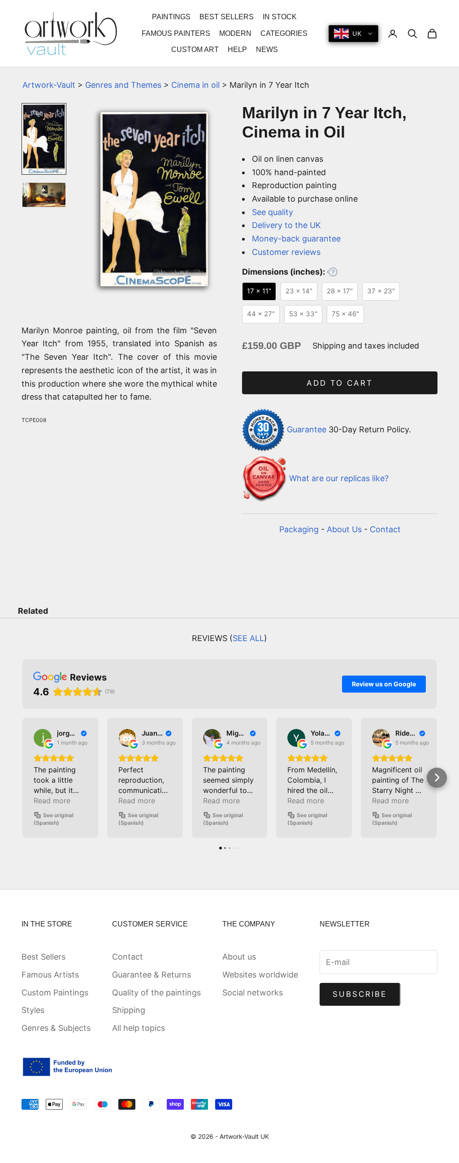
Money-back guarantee (296, 238)
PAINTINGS (171, 17)
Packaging (299, 529)
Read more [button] (52, 800)
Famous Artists (50, 974)
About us (239, 956)
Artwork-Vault (48, 85)
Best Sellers (43, 956)
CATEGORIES (283, 33)
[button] (23, 777)
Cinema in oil (195, 85)
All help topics (138, 1028)
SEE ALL (248, 638)
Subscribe (360, 994)
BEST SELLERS (226, 17)
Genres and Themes (123, 85)
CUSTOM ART (195, 49)
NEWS (267, 49)
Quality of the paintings (156, 992)
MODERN (235, 33)
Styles (33, 1010)
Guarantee (306, 429)
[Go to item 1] (44, 139)
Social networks (252, 992)
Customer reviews (286, 252)
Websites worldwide (260, 974)
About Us (344, 529)
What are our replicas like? (339, 478)
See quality (272, 212)
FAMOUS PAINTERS (176, 33)
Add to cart (340, 383)
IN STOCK (280, 17)
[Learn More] (332, 271)
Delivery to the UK (286, 225)
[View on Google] (43, 738)
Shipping (128, 1010)
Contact (385, 529)
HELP (237, 49)
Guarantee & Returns (151, 974)
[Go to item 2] (44, 195)
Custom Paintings (55, 992)
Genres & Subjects (56, 1028)
